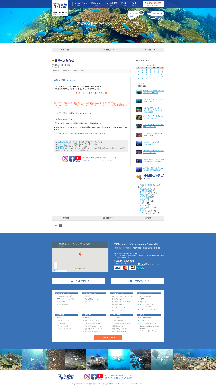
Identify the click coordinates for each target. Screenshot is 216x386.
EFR (141, 209)
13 (162, 72)
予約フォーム (89, 317)
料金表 (124, 4)
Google (60, 146)
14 (138, 74)
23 (146, 76)
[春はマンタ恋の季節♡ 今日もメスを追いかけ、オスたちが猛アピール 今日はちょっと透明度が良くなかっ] (162, 359)
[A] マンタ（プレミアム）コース (122, 296)
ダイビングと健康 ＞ (108, 337)
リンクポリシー (144, 320)
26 (158, 76)
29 (142, 78)
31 (150, 78)
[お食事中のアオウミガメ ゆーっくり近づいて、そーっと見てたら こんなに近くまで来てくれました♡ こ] (97, 359)
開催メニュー (96, 4)
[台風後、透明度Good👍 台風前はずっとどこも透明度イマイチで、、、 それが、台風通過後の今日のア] (32, 359)
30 (146, 78)
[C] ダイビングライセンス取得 (121, 302)
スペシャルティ (145, 201)
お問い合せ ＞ (141, 281)
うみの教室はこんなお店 (64, 296)
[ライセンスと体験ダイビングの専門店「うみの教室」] (66, 380)
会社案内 (87, 296)
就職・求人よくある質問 (119, 329)
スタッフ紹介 (61, 302)
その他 (142, 199)
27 (162, 76)
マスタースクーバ (146, 207)
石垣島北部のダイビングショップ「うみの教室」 (99, 384)
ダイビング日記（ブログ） (93, 320)
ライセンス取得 (145, 191)
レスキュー (144, 205)
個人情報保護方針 (145, 317)
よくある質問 (112, 4)
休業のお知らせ (64, 60)
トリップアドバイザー (65, 144)
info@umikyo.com (149, 264)
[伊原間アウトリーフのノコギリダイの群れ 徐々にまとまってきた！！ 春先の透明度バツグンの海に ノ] (183, 359)
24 (150, 76)
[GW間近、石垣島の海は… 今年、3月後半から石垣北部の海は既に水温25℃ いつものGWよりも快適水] (140, 359)
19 (158, 74)
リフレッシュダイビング (148, 213)
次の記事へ (149, 50)
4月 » (143, 83)
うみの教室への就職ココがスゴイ (122, 323)
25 (154, 76)
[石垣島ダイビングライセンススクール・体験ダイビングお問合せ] (155, 20)
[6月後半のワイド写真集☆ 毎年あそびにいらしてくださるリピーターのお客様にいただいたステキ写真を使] (54, 359)
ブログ (133, 4)
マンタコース (144, 189)
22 (142, 76)
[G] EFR (142, 299)
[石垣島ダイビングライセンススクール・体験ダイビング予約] (136, 20)
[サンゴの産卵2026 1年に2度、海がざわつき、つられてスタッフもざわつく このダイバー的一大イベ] (75, 359)
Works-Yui (141, 384)
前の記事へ (66, 50)
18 (154, 74)
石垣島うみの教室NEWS (92, 323)
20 (162, 74)
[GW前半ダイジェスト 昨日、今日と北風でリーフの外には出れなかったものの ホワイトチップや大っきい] (119, 359)
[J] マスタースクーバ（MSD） (149, 309)
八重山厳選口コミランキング (67, 142)
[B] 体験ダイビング (118, 299)
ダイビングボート (62, 304)
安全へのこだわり (90, 302)
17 (150, 74)
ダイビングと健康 (62, 326)
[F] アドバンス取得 (145, 296)
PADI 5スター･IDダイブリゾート (67, 299)
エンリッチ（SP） (146, 306)
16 (146, 74)
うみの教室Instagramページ (93, 329)
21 (138, 76)
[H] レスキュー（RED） (147, 302)
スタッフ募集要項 (117, 320)
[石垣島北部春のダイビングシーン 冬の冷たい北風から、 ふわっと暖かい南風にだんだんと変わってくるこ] (205, 359)
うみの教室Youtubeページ (93, 331)
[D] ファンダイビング (118, 304)
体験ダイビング (145, 195)
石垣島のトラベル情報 (64, 329)
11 (154, 72)
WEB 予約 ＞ (81, 281)
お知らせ (143, 203)
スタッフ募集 (116, 317)
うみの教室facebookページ (93, 326)
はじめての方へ (81, 4)
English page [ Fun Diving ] (148, 331)
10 (150, 72)
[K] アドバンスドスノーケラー (121, 310)
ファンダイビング (146, 193)
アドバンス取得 (145, 197)
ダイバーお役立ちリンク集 (148, 323)
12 (158, 72)
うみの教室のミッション (92, 299)
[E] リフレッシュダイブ (119, 307)
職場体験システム (117, 326)
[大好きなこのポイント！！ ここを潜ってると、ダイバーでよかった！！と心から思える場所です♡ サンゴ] (11, 359)
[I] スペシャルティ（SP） (147, 304)
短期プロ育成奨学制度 (119, 331)
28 (138, 78)
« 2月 (138, 83)
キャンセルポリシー (63, 320)
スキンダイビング (146, 211)
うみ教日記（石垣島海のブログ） (150, 185)
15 (142, 74)
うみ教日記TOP (108, 50)
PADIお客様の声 (63, 148)
